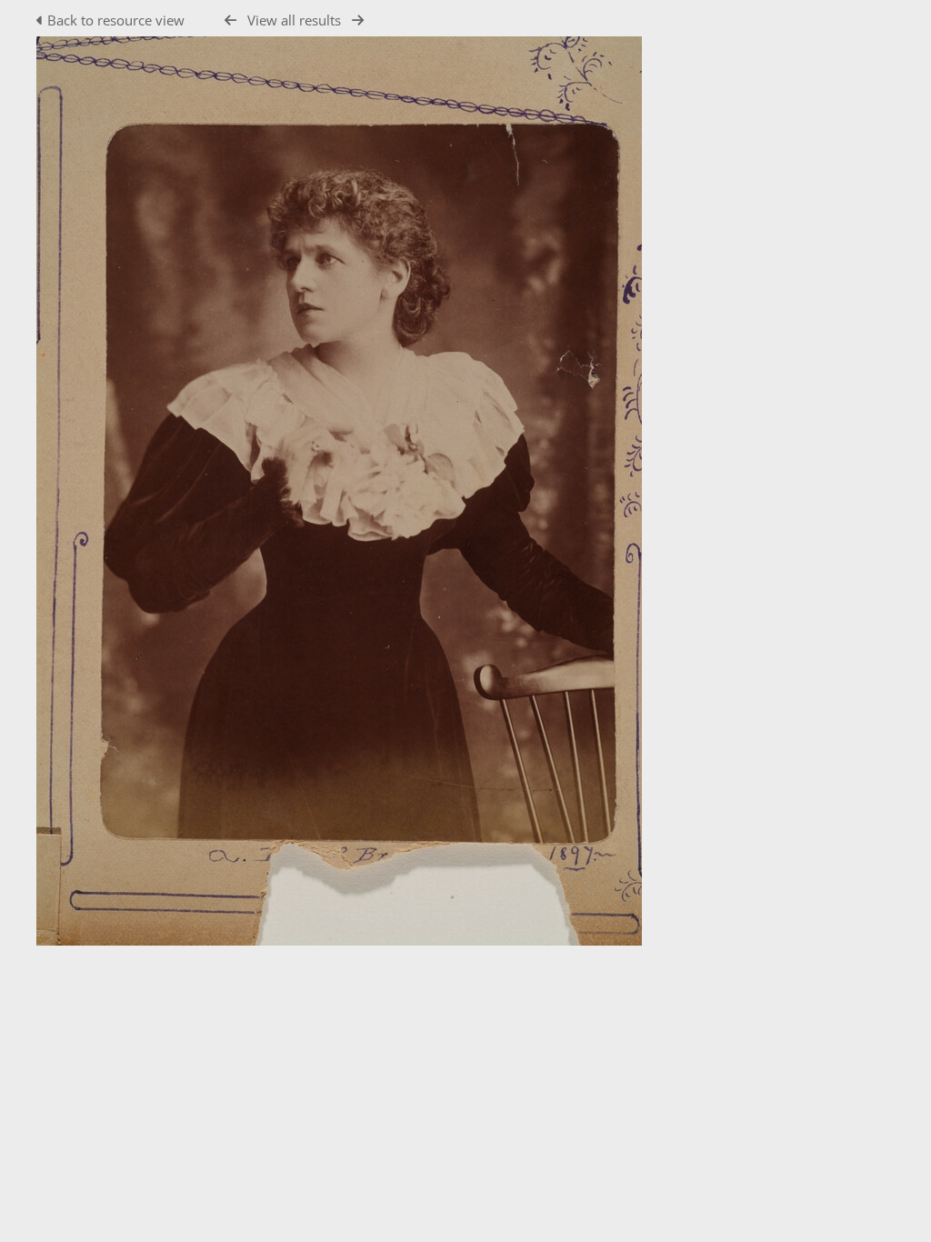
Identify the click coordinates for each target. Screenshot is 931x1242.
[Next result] (358, 20)
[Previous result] (230, 20)
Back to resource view (116, 20)
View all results (294, 20)
